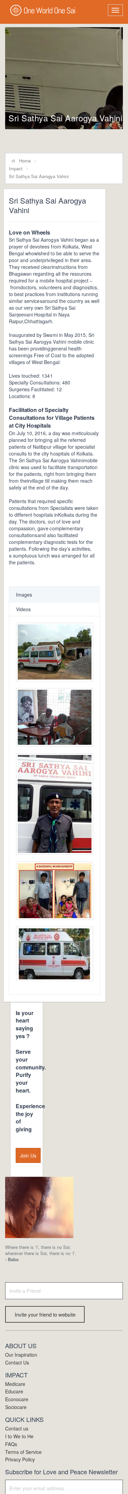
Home (25, 160)
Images (24, 594)
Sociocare (16, 1407)
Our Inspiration (21, 1354)
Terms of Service (23, 1451)
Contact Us (17, 1362)
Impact (16, 168)
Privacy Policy (20, 1459)
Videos (23, 609)
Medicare (15, 1383)
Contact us (16, 1428)
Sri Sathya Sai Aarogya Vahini (65, 118)
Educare (14, 1391)
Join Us (28, 1155)
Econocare (16, 1399)
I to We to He (19, 1436)
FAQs (11, 1444)
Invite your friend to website (45, 1314)
